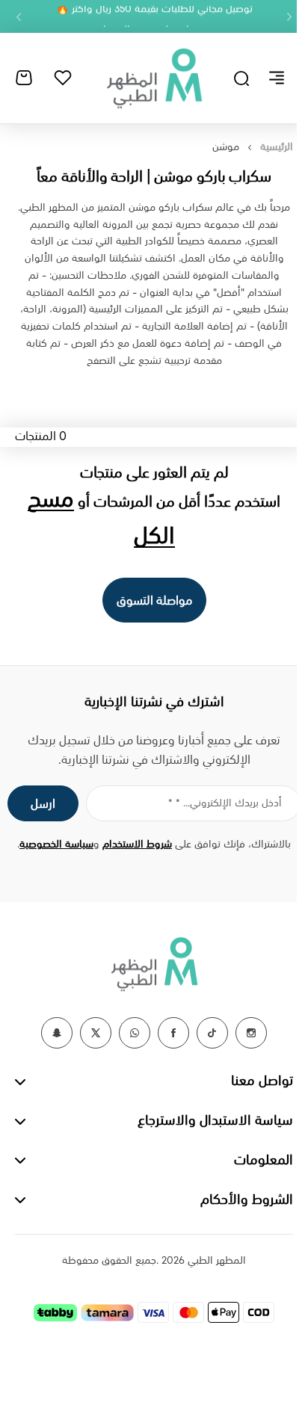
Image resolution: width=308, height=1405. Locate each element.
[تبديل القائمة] (276, 77)
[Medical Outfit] (154, 78)
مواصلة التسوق (154, 601)
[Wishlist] (62, 77)
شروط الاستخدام (137, 844)
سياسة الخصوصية (56, 844)
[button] (289, 16)
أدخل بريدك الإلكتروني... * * (225, 803)
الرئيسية (276, 147)
